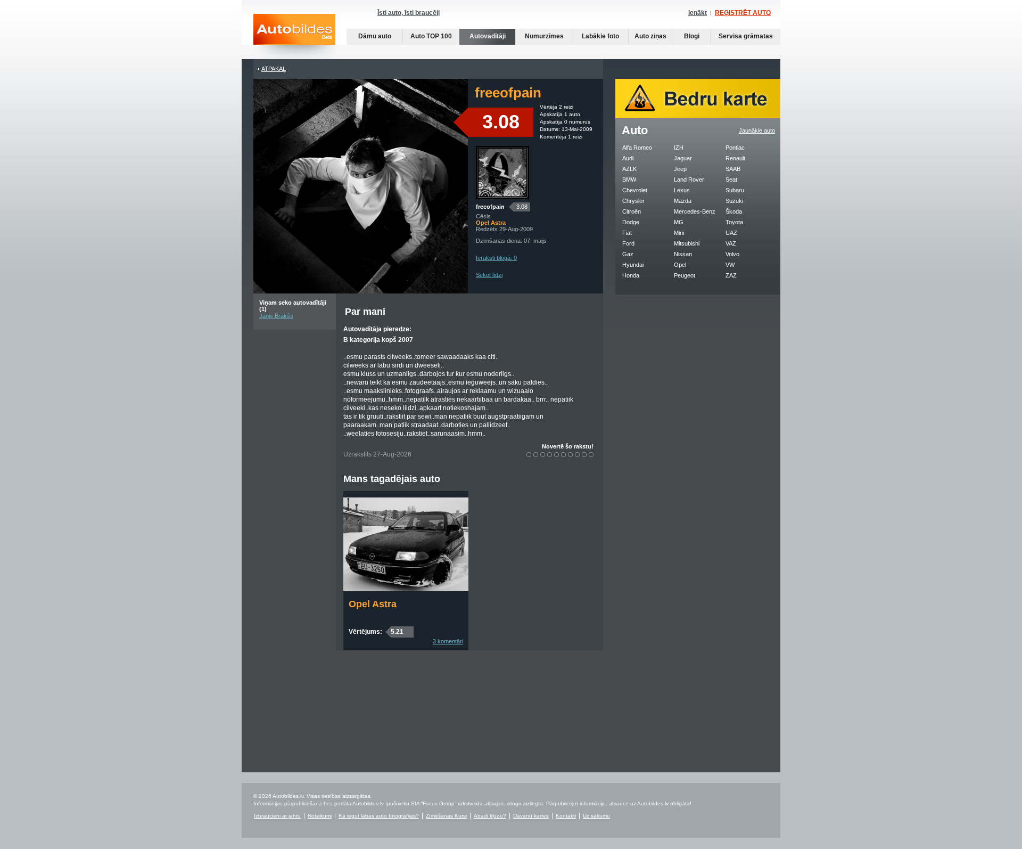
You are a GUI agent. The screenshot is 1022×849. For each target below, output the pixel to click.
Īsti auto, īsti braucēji (408, 13)
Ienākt (697, 13)
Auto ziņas (650, 36)
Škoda (734, 211)
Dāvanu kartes (531, 816)
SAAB (733, 169)
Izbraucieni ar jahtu (277, 816)
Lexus (682, 190)
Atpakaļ (273, 69)
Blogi (691, 36)
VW (730, 265)
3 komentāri (448, 641)
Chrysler (633, 201)
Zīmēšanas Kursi (446, 816)
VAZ (731, 243)
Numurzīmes (544, 36)
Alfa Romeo (637, 147)
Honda (630, 275)
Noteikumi (320, 816)
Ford (628, 243)
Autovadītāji (487, 36)
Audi (627, 158)
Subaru (735, 190)
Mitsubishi (686, 243)
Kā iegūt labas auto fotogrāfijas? (379, 816)
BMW (629, 179)
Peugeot (684, 275)
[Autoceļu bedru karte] (697, 116)
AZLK (629, 169)
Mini (679, 233)
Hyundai (633, 265)
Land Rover (689, 179)
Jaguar (683, 158)
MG (678, 222)
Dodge (630, 222)
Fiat (627, 233)
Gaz (627, 254)
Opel (680, 265)
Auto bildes (294, 36)
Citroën (631, 211)
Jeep (680, 169)
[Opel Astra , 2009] (405, 589)
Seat (731, 179)
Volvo (732, 254)
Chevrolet (634, 190)
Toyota (734, 222)
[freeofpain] (502, 197)
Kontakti (566, 816)
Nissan (683, 254)
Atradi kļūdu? (490, 816)
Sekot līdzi (489, 275)
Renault (735, 158)
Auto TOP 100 (431, 36)
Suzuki (734, 201)
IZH (678, 147)
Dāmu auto (374, 36)
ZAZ (731, 275)
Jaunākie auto (757, 130)
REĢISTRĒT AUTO (743, 13)
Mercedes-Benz (694, 211)
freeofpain (490, 206)
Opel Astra (373, 604)
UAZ (731, 233)
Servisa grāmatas (746, 36)
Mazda (682, 201)
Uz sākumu (596, 816)
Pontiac (735, 147)
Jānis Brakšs (276, 316)
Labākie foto (600, 36)
